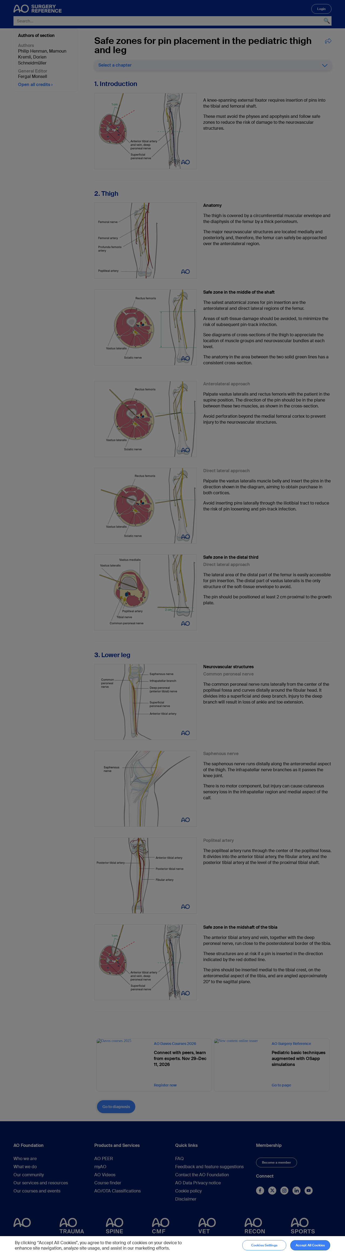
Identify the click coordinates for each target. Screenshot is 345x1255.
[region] (172, 1245)
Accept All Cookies (310, 1245)
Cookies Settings (264, 1245)
